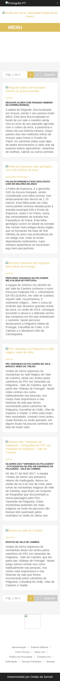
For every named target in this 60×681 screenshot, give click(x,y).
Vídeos (9, 359)
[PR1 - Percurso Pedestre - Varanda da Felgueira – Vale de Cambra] (30, 264)
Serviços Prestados (31, 661)
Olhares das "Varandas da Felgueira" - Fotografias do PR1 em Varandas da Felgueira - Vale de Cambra (30, 466)
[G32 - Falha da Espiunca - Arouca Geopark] (30, 168)
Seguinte (49, 74)
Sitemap (50, 661)
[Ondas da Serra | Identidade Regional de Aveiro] (30, 14)
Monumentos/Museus (17, 177)
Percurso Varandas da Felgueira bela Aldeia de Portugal (27, 279)
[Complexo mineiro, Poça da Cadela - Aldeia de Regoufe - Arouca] (30, 89)
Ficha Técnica (22, 652)
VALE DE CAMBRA (26, 55)
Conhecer (44, 55)
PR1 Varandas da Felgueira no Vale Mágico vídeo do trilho (28, 365)
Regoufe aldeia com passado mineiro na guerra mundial (29, 103)
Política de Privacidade (20, 656)
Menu (14, 27)
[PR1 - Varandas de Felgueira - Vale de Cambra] (30, 350)
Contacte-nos (44, 656)
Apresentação (19, 647)
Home (11, 55)
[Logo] (32, 621)
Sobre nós (39, 652)
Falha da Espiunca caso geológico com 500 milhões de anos (28, 182)
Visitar (9, 98)
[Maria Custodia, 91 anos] (24, 530)
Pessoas (10, 537)
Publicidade (11, 661)
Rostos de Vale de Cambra (22, 542)
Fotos (9, 459)
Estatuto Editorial (39, 647)
